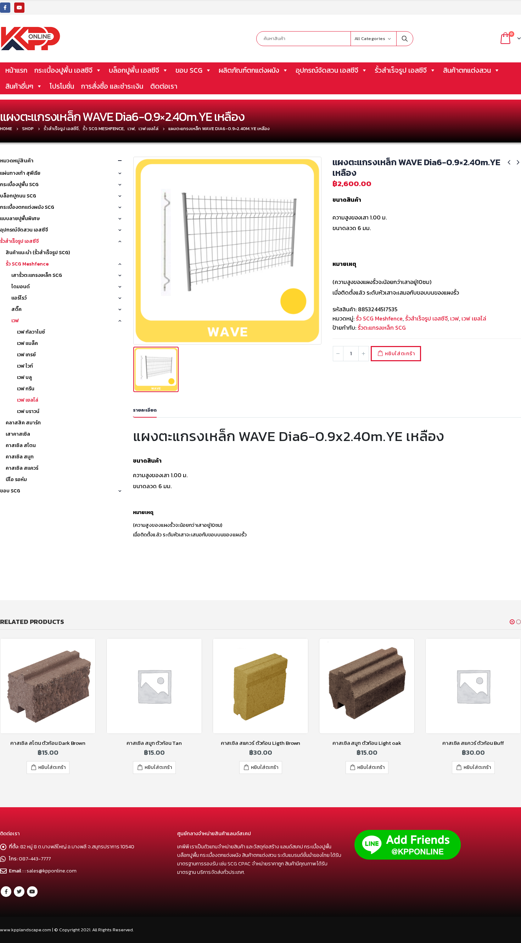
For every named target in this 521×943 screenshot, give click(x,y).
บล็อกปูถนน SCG (18, 196)
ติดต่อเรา (163, 86)
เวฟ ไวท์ (25, 366)
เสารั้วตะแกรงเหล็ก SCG (36, 275)
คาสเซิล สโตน (21, 445)
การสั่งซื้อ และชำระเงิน (112, 86)
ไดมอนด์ (20, 286)
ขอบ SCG (188, 70)
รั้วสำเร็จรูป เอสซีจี (401, 70)
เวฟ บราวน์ (28, 411)
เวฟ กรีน (25, 388)
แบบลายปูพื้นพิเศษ (20, 218)
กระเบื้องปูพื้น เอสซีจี (63, 70)
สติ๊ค (16, 309)
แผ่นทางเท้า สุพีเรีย (20, 173)
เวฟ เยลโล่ (473, 318)
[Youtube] (19, 7)
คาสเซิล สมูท (20, 457)
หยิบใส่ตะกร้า (400, 353)
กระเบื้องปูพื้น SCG (19, 184)
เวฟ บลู (24, 377)
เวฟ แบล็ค (27, 343)
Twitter (19, 891)
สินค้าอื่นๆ (19, 86)
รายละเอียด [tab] (145, 410)
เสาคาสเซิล (18, 434)
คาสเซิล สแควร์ (22, 468)
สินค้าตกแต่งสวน (467, 70)
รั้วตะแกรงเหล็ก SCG (382, 327)
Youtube (32, 891)
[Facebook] (5, 7)
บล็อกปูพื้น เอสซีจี (134, 70)
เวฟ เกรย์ (26, 354)
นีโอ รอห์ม (16, 479)
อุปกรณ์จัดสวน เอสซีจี (327, 70)
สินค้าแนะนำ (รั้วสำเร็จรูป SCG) (38, 252)
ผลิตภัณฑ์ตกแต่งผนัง (249, 70)
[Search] (405, 39)
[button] (512, 622)
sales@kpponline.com (52, 871)
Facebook (6, 891)
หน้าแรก (16, 70)
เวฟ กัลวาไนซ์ (31, 332)
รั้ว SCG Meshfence (379, 318)
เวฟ (454, 318)
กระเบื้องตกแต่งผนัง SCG (27, 207)
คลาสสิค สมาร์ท (23, 422)
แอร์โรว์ (19, 298)
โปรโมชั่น (62, 86)
